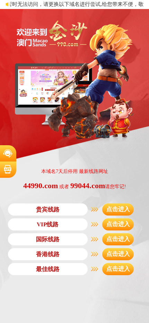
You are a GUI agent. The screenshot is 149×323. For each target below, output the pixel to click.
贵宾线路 (48, 209)
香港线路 (48, 254)
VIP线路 (48, 224)
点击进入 (118, 209)
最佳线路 (48, 269)
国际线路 (48, 239)
